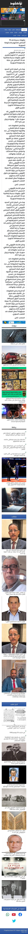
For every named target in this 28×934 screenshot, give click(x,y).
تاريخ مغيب (24, 35)
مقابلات (7, 32)
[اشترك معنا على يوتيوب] (14, 914)
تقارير (13, 30)
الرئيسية (24, 30)
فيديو (14, 35)
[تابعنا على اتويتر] (14, 921)
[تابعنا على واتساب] (7, 914)
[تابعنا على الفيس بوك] (20, 914)
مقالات (25, 32)
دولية (9, 30)
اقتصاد (15, 32)
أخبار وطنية (18, 30)
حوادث (18, 35)
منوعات (20, 32)
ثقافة (11, 32)
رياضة (6, 30)
